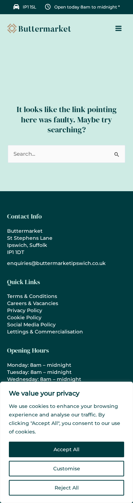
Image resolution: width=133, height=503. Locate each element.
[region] (66, 442)
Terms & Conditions (32, 296)
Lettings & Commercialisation (45, 331)
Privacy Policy (24, 310)
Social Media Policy (31, 324)
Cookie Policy (24, 317)
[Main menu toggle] (118, 28)
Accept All (66, 449)
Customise (66, 468)
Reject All (67, 488)
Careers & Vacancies (32, 303)
